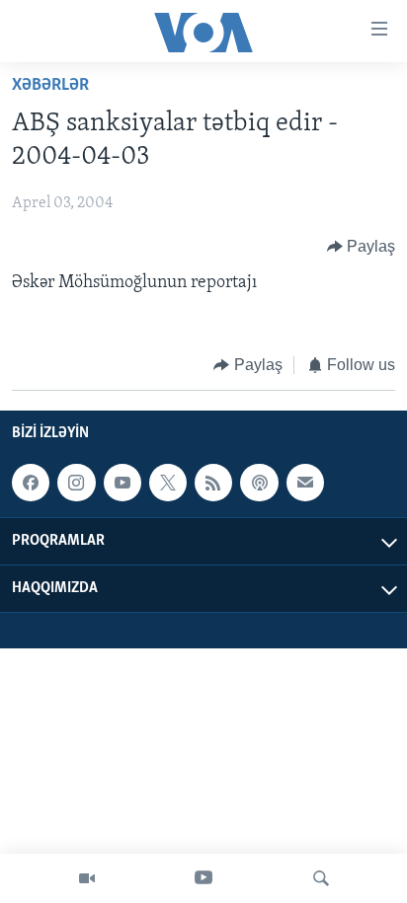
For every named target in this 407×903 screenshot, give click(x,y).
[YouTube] (203, 878)
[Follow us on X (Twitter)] (168, 482)
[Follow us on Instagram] (76, 482)
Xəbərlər (50, 86)
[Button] (361, 247)
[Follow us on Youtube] (122, 482)
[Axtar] (321, 878)
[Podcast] (259, 482)
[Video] (87, 878)
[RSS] (213, 482)
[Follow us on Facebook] (30, 482)
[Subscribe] (305, 482)
